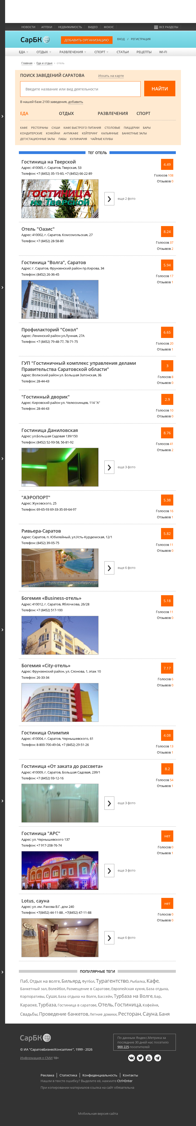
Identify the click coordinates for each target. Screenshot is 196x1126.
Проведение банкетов (63, 1014)
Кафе (24, 128)
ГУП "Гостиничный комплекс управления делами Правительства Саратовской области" (78, 366)
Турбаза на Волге (133, 996)
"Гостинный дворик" (45, 397)
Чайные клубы (102, 139)
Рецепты (144, 52)
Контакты (130, 1075)
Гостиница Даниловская (49, 430)
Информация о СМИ (36, 1057)
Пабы (62, 139)
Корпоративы (32, 996)
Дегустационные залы (37, 139)
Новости (28, 27)
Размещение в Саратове (88, 988)
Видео (93, 27)
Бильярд (71, 981)
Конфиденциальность (99, 1075)
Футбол (88, 981)
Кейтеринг (90, 133)
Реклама (47, 1075)
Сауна (150, 1013)
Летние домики (103, 1014)
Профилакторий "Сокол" (49, 329)
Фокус (109, 27)
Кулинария (78, 139)
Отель (105, 1004)
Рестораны (39, 128)
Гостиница (128, 1004)
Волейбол (56, 988)
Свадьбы (29, 1014)
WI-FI (163, 52)
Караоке (28, 1005)
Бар (157, 996)
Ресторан (129, 1013)
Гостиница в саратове (77, 1005)
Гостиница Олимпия (45, 733)
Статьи (123, 52)
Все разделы (168, 27)
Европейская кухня (128, 988)
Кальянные (109, 133)
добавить (75, 101)
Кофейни (53, 133)
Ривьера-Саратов (41, 531)
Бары (147, 128)
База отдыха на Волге (77, 996)
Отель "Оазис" (38, 229)
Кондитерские (31, 133)
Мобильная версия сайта (98, 1113)
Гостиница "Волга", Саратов (53, 262)
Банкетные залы (134, 133)
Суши (56, 128)
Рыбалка (137, 981)
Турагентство (112, 980)
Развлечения (73, 52)
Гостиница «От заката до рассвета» (62, 766)
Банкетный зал (33, 988)
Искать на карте (111, 75)
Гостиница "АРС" (40, 833)
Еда (24, 52)
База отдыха (157, 988)
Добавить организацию (87, 40)
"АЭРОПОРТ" (35, 497)
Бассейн (105, 996)
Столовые (112, 128)
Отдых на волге (45, 981)
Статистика (68, 1075)
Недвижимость (70, 27)
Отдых (44, 52)
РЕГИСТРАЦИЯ (141, 39)
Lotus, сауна (35, 901)
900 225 (123, 1047)
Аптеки (46, 27)
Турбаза (47, 1005)
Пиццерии (131, 128)
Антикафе (71, 133)
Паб (24, 981)
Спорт (101, 52)
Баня (164, 1014)
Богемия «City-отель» (45, 665)
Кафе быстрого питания (82, 128)
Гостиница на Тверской (48, 162)
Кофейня (150, 1005)
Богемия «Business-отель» (51, 598)
